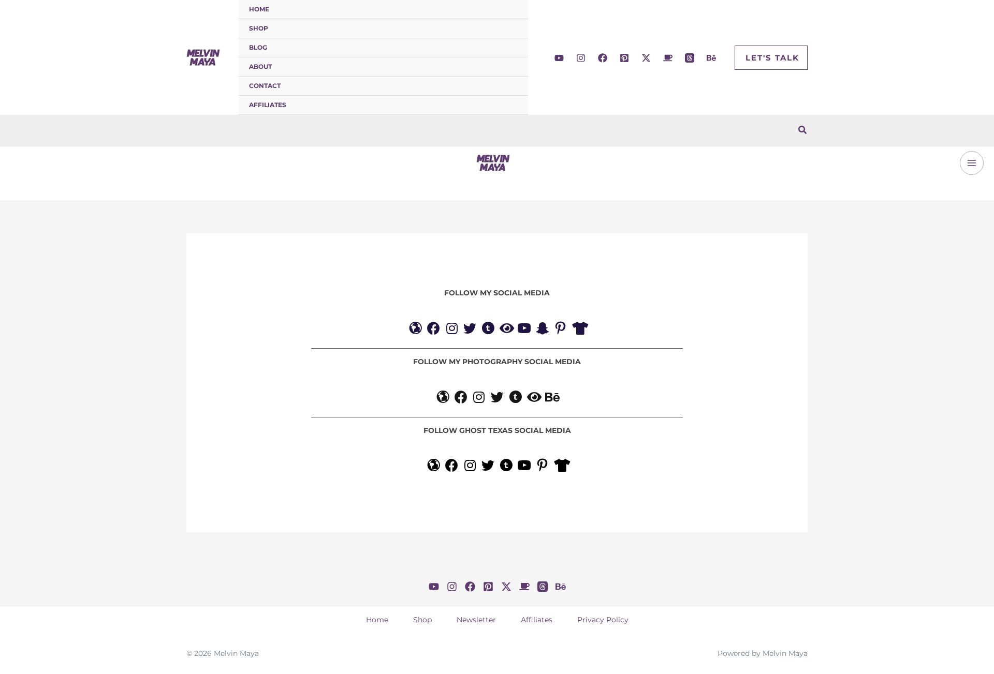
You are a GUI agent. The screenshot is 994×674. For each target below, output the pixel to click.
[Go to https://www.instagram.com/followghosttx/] (469, 466)
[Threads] (689, 58)
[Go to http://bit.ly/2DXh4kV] (524, 467)
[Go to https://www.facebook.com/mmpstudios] (461, 398)
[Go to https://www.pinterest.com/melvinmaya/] (560, 330)
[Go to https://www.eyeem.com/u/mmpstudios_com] (533, 398)
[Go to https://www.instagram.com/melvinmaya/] (451, 329)
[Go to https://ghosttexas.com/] (433, 467)
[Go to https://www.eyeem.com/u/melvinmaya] (506, 329)
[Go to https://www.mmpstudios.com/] (442, 399)
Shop (258, 28)
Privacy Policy (602, 619)
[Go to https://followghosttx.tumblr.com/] (506, 467)
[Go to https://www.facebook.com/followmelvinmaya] (433, 329)
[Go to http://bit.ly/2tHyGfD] (524, 330)
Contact (265, 85)
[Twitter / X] (646, 58)
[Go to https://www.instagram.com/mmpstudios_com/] (479, 398)
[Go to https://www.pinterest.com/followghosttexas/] (542, 467)
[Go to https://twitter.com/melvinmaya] (469, 329)
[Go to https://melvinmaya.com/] (415, 330)
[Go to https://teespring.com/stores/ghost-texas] (560, 466)
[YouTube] (559, 58)
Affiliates (267, 105)
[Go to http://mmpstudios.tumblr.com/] (515, 399)
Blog (258, 47)
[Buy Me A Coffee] (668, 58)
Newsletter (476, 619)
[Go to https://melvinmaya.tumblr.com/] (487, 330)
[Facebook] (602, 58)
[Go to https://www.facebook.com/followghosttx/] (451, 466)
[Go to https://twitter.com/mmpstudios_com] (497, 398)
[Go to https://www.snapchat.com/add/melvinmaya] (542, 329)
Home (259, 9)
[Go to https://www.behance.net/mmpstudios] (551, 398)
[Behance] (711, 58)
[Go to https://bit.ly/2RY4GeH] (578, 329)
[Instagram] (581, 58)
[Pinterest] (624, 58)
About (260, 66)
